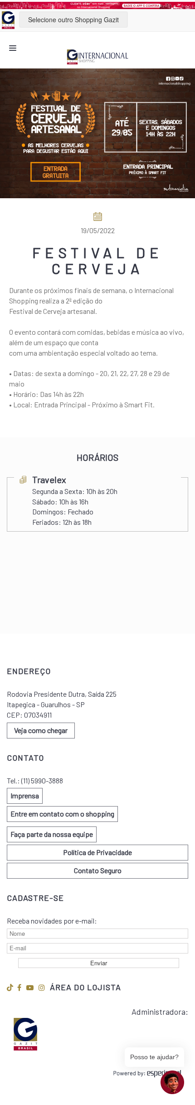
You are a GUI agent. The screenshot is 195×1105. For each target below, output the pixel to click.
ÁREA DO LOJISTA (85, 987)
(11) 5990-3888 (42, 780)
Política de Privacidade (97, 852)
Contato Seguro (98, 870)
